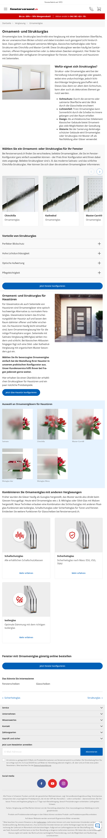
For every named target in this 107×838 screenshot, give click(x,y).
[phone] (91, 8)
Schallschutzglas (14, 556)
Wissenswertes (9, 720)
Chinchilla (10, 215)
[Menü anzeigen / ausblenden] (5, 8)
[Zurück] (91, 171)
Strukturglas (94, 697)
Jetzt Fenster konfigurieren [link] (52, 286)
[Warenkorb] (99, 8)
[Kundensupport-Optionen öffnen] (97, 826)
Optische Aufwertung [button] (13, 263)
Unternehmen (8, 714)
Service (5, 707)
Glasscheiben (43, 683)
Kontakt (6, 726)
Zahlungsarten (9, 732)
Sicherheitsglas (65, 556)
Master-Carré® (94, 215)
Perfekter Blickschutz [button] (13, 243)
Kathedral (50, 215)
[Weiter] (100, 171)
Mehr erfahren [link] (26, 573)
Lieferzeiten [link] (41, 822)
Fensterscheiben (11, 683)
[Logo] (24, 8)
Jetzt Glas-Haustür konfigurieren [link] (21, 392)
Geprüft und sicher (11, 738)
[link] (41, 783)
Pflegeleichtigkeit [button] (11, 272)
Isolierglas (10, 620)
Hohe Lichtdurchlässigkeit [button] (15, 253)
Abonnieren (91, 751)
